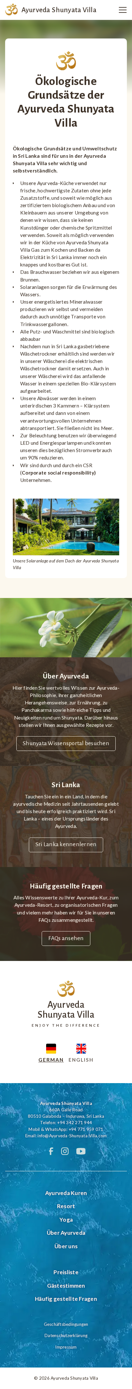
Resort (66, 1206)
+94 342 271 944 (74, 1122)
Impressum (66, 1347)
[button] (121, 10)
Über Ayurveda (66, 1232)
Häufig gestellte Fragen (66, 1298)
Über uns (66, 1246)
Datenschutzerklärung (66, 1335)
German (51, 1060)
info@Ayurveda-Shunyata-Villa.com (72, 1135)
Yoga (66, 1219)
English (81, 1060)
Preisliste (66, 1272)
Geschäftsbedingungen (66, 1324)
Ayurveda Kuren (66, 1193)
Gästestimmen (66, 1285)
